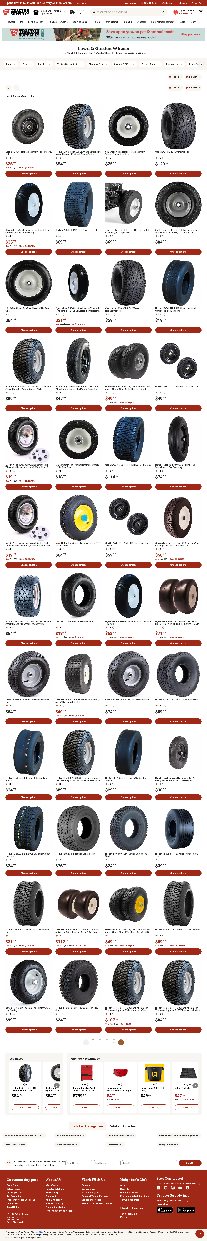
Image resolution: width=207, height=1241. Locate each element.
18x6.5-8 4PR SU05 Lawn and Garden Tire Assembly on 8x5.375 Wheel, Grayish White (177, 1009)
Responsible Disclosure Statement (133, 1232)
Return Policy (13, 1189)
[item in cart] (201, 12)
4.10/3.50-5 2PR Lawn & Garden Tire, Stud (126, 855)
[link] (63, 53)
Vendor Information (92, 1200)
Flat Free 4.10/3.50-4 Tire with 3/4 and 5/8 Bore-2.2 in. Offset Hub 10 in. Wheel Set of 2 (128, 931)
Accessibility (110, 1232)
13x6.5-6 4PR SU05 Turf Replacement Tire (27, 931)
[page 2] (120, 1042)
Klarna (123, 1217)
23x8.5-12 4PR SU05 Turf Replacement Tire (177, 931)
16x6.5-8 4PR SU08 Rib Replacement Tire (176, 855)
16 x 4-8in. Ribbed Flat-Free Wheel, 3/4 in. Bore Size (27, 309)
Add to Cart (25, 1107)
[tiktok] (187, 1188)
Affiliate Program (90, 1192)
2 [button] (100, 1042)
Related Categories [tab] (87, 1126)
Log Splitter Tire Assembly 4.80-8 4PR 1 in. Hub (77, 544)
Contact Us (12, 1203)
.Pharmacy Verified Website (60, 1211)
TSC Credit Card (128, 1214)
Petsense (182, 3)
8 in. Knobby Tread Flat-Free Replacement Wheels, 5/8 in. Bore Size (125, 153)
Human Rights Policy (39, 1235)
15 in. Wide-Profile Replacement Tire (127, 700)
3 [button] (107, 1042)
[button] (88, 3)
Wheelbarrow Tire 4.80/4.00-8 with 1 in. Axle (128, 622)
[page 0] (86, 1042)
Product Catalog (54, 1203)
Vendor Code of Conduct (61, 1235)
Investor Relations (55, 1189)
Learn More (81, 3)
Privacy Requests (109, 1235)
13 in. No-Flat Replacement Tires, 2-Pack (127, 544)
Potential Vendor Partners (95, 1196)
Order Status (13, 1185)
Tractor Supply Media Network (97, 1203)
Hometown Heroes (129, 1192)
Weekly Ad (197, 3)
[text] (135, 53)
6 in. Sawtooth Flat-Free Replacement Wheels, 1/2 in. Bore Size (77, 466)
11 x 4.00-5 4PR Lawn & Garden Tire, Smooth (126, 779)
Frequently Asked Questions (21, 1200)
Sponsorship (88, 1189)
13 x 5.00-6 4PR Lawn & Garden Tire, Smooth (26, 779)
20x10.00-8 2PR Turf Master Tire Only (177, 699)
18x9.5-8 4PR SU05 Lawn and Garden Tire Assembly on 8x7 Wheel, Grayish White (126, 1009)
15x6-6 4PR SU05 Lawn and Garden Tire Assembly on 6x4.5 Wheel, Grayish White (78, 153)
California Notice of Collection (87, 1235)
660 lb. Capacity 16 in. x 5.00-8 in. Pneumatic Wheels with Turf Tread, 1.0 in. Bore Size (176, 231)
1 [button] (93, 1042)
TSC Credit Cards (149, 3)
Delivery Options (15, 1192)
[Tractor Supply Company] (16, 12)
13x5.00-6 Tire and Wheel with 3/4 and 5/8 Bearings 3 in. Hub (77, 700)
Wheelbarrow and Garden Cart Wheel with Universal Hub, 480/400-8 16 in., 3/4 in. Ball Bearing (27, 466)
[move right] (57, 1085)
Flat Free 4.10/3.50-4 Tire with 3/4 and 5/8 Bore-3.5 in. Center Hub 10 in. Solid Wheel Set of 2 (127, 387)
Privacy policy (11, 1232)
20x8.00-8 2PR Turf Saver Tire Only (76, 230)
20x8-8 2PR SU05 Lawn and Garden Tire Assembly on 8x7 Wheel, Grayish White (28, 387)
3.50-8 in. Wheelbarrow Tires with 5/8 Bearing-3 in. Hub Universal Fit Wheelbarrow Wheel (78, 309)
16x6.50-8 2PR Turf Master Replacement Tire (122, 309)
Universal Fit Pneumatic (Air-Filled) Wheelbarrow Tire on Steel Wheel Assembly (175, 779)
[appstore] (165, 1210)
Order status (130, 3)
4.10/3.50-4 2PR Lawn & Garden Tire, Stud (76, 1009)
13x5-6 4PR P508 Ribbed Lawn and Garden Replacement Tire (175, 309)
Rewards (124, 1189)
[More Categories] (200, 22)
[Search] (94, 12)
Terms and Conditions (53, 1232)
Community (52, 1196)
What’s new (167, 3)
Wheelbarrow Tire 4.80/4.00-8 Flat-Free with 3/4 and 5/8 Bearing (28, 231)
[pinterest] (165, 1188)
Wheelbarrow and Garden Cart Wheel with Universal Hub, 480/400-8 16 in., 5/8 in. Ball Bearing (27, 544)
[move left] (12, 1085)
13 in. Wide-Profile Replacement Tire (27, 700)
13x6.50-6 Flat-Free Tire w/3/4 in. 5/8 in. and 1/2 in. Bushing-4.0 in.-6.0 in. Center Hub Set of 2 (77, 931)
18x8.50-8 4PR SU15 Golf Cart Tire (75, 854)
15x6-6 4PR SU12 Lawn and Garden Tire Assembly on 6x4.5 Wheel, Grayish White (28, 622)
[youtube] (180, 1188)
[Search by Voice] (163, 12)
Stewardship (52, 1192)
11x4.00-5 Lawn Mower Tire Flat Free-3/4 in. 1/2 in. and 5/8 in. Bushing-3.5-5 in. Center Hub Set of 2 (177, 622)
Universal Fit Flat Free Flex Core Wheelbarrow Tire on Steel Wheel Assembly (76, 387)
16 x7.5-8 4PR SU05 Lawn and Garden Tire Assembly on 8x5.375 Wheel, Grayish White (77, 779)
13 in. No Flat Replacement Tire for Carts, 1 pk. (28, 153)
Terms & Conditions (130, 1200)
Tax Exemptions (15, 1196)
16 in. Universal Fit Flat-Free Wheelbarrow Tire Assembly (175, 466)
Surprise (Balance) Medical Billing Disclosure (169, 1232)
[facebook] (158, 1188)
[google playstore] (186, 1210)
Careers (86, 1185)
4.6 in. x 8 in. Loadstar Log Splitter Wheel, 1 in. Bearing (28, 1009)
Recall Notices (14, 1207)
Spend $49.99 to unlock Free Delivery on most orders (38, 3)
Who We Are (52, 1185)
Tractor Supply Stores (57, 1207)
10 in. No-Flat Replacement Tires (177, 386)
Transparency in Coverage (17, 1235)
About (123, 1185)
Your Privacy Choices (28, 1232)
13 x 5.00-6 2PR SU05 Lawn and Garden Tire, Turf (27, 855)
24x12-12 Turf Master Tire (172, 152)
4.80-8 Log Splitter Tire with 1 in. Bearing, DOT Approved (127, 231)
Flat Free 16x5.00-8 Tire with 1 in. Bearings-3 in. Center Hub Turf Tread (177, 544)
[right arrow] (201, 64)
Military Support (54, 1200)
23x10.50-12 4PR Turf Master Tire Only (128, 465)
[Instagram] (173, 1188)
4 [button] (114, 1042)
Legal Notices (97, 1232)
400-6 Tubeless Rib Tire (74, 621)
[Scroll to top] (199, 1234)
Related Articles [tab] (122, 1126)
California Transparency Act (77, 1232)
